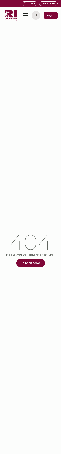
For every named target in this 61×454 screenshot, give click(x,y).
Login (50, 15)
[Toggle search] (36, 15)
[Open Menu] (25, 15)
